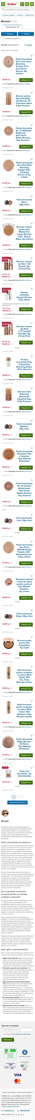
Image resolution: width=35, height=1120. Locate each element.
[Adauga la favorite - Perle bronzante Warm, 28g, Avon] (31, 196)
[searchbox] (17, 9)
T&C (13, 1034)
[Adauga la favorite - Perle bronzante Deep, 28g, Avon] (31, 610)
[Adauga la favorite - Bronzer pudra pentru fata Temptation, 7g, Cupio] (31, 637)
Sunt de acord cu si (17, 1034)
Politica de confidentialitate (23, 1034)
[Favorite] (22, 4)
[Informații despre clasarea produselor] (19, 44)
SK (19, 1114)
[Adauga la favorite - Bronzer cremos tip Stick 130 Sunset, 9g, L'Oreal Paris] (31, 258)
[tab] (13, 27)
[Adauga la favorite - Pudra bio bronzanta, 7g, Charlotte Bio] (31, 768)
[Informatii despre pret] (11, 79)
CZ (16, 1114)
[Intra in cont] (27, 4)
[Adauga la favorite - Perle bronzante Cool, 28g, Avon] (31, 515)
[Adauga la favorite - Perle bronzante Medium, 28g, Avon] (31, 421)
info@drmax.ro (9, 1110)
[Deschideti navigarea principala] (3, 4)
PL (21, 1114)
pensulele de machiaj (14, 919)
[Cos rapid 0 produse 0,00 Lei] (32, 4)
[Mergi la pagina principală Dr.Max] (12, 4)
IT (23, 1114)
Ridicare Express (25, 84)
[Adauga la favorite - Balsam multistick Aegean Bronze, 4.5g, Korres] (31, 289)
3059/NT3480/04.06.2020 (10, 1106)
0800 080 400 (25, 1110)
